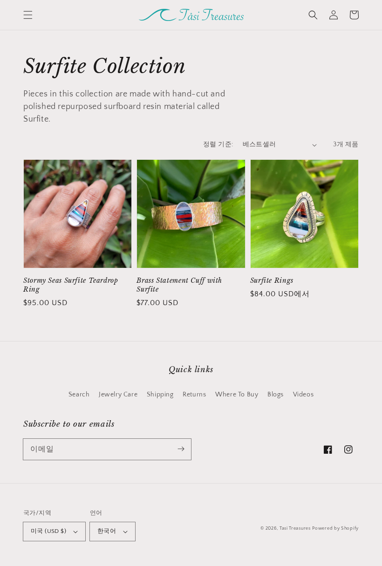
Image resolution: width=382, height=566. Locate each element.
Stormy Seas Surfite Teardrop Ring (70, 285)
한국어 (106, 531)
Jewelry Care (118, 394)
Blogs (275, 394)
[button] (28, 15)
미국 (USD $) (48, 531)
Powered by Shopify (335, 528)
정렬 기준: (218, 144)
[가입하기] (181, 449)
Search (79, 394)
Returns (194, 394)
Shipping (160, 394)
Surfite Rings (271, 281)
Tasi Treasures (295, 528)
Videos (303, 394)
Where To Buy (236, 394)
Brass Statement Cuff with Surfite (179, 285)
